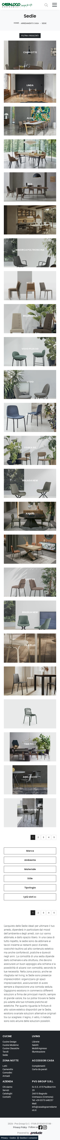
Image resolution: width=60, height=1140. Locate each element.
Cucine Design (9, 1041)
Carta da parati (39, 1069)
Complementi (38, 1066)
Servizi (6, 1090)
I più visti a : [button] (30, 896)
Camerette (8, 1069)
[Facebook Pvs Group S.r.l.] (40, 1127)
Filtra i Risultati (30, 35)
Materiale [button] (30, 869)
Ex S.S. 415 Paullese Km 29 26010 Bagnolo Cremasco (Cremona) (44, 1092)
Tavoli (5, 1051)
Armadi (6, 1076)
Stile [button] (30, 878)
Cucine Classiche (11, 1048)
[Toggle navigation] (54, 4)
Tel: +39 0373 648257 (42, 1100)
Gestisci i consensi (28, 1138)
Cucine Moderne (11, 1045)
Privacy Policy (20, 1127)
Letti (5, 1066)
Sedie (44, 23)
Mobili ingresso (39, 1048)
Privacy (4, 1138)
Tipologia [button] (30, 887)
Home (16, 23)
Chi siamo (7, 1087)
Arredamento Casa (30, 23)
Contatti (7, 1097)
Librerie (35, 1041)
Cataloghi (7, 1093)
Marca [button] (30, 850)
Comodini (7, 1072)
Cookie (13, 1138)
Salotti (35, 1045)
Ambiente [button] (30, 860)
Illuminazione (38, 1051)
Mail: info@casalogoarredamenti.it (44, 1106)
